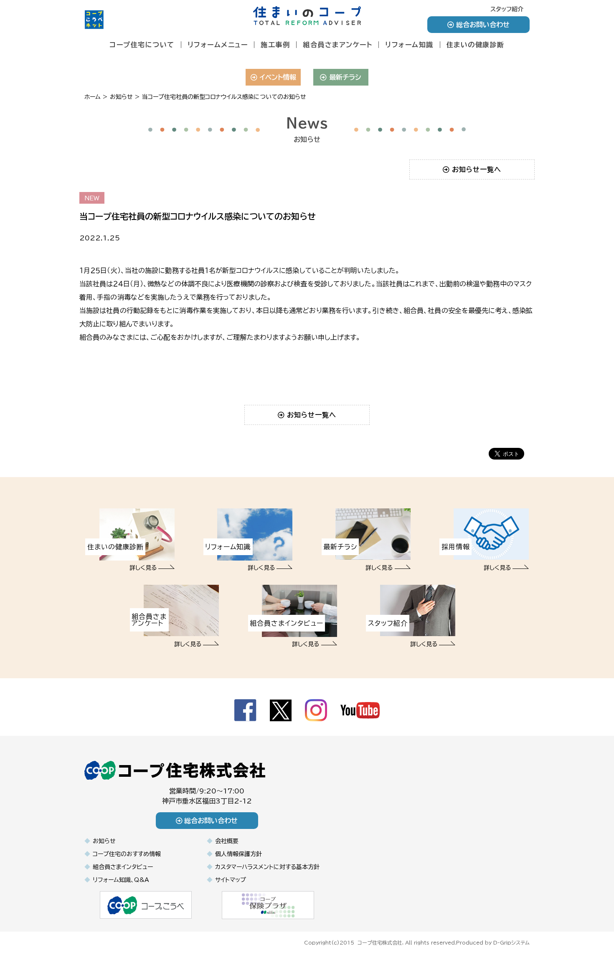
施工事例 (275, 44)
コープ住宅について (142, 44)
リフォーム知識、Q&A (121, 880)
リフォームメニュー (218, 44)
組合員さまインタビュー (123, 867)
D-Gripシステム (511, 942)
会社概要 (226, 841)
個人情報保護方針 (238, 854)
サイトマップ (230, 880)
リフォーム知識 (409, 44)
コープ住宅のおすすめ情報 (127, 854)
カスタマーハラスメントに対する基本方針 (267, 867)
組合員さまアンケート (337, 44)
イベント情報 (278, 77)
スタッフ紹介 (506, 9)
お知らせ (104, 841)
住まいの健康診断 (476, 44)
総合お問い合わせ (483, 24)
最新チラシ (345, 77)
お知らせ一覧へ (476, 169)
